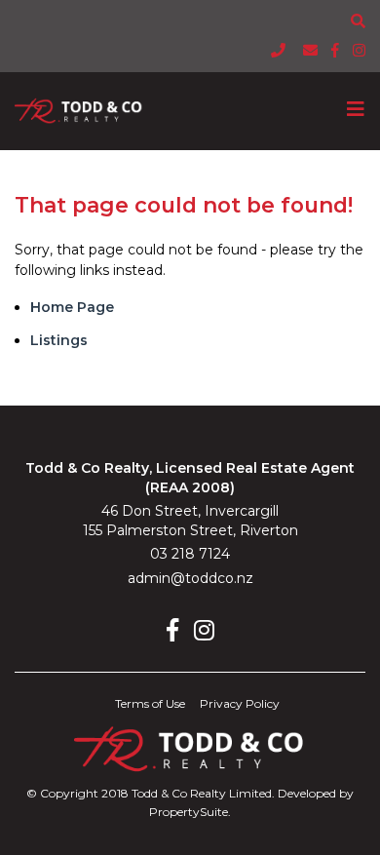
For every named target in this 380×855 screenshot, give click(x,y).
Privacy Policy (240, 703)
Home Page (72, 307)
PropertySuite (188, 811)
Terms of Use (150, 703)
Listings (59, 340)
